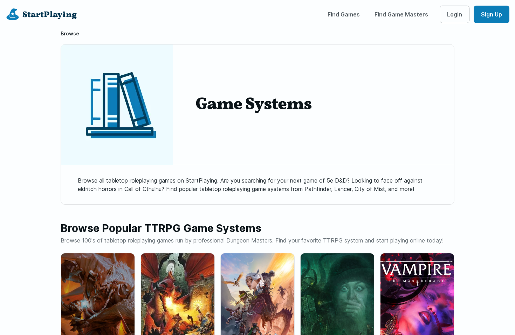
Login (454, 14)
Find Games (344, 14)
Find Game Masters (401, 14)
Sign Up (491, 14)
